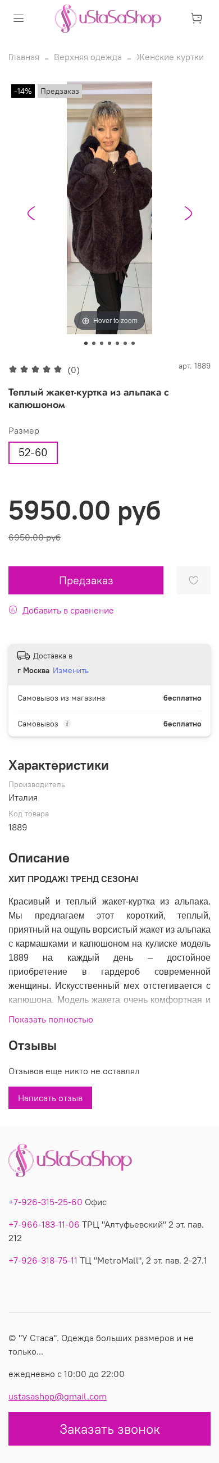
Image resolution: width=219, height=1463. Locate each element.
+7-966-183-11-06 (44, 1224)
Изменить (71, 670)
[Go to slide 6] (125, 343)
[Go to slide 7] (133, 343)
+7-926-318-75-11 (42, 1260)
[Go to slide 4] (109, 343)
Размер (23, 430)
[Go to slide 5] (117, 343)
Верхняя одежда (88, 56)
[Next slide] (188, 213)
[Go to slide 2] (93, 343)
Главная (23, 56)
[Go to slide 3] (101, 343)
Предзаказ (86, 580)
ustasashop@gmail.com (57, 1396)
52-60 (33, 452)
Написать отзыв (50, 1097)
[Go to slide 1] (86, 343)
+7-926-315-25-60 (45, 1201)
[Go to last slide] (30, 213)
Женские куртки (170, 56)
